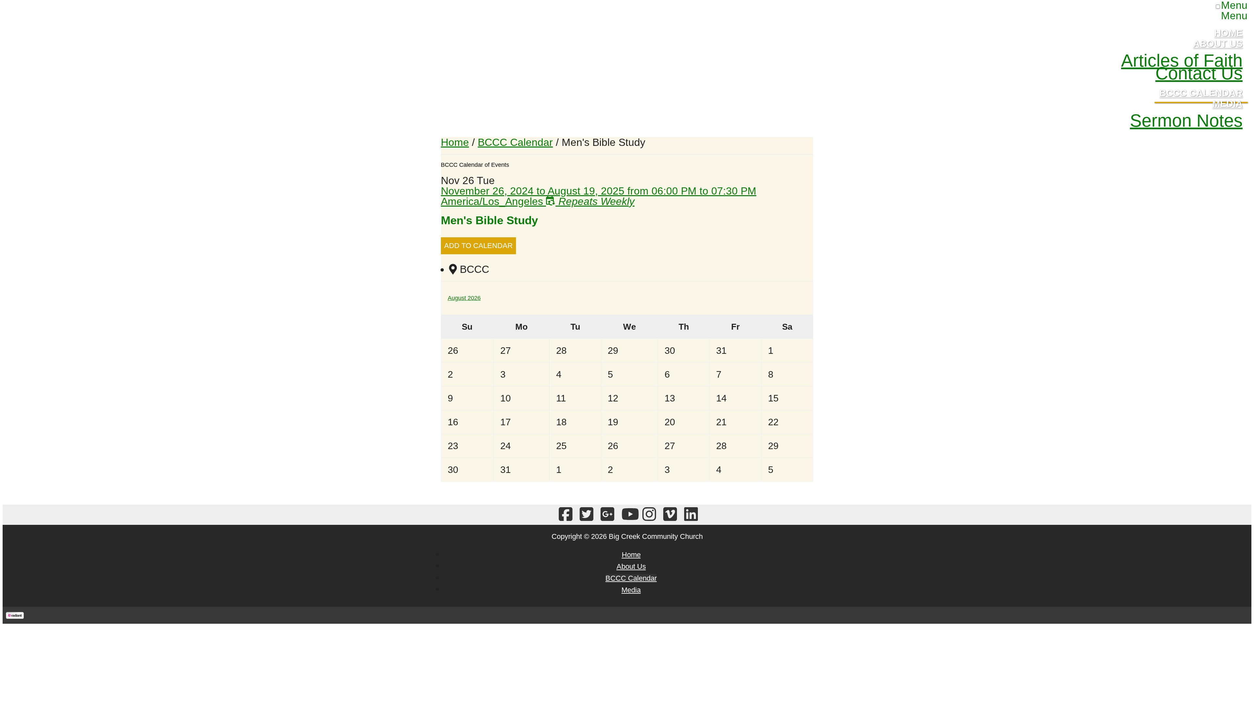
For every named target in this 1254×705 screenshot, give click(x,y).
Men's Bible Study (489, 220)
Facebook (564, 515)
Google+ (606, 515)
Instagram (648, 515)
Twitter (585, 515)
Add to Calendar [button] (478, 246)
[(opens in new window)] (15, 615)
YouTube (627, 515)
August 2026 (464, 298)
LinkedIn (690, 515)
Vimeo (669, 515)
